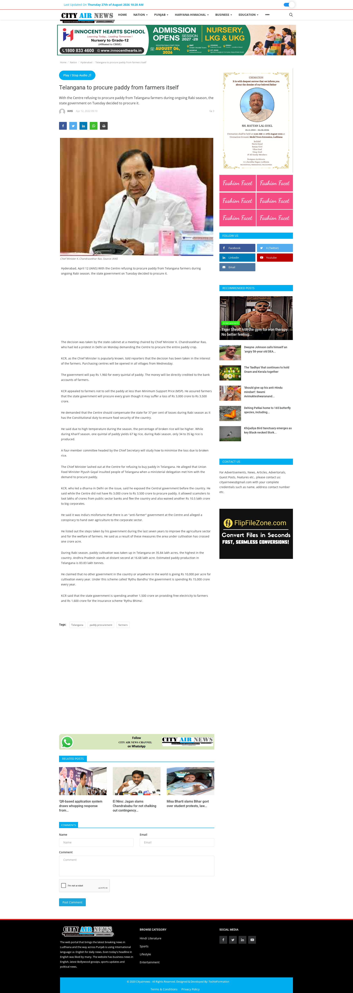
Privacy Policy (190, 989)
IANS (70, 111)
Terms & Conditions (164, 989)
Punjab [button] (160, 15)
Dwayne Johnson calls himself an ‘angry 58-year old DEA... (265, 349)
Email (143, 835)
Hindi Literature (150, 938)
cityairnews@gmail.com (235, 482)
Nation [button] (139, 15)
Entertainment (150, 962)
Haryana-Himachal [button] (191, 15)
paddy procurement (101, 625)
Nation (73, 62)
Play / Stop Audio (75, 75)
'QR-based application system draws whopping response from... (80, 805)
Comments (68, 825)
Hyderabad (86, 62)
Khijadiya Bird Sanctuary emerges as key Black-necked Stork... (268, 430)
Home (122, 15)
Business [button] (222, 15)
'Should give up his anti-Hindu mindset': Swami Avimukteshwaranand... (263, 392)
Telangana (77, 625)
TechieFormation (219, 981)
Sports (144, 946)
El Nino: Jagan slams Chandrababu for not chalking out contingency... (134, 805)
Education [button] (247, 15)
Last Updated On (103, 5)
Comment (66, 852)
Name (63, 835)
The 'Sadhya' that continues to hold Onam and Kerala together (266, 369)
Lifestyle (145, 954)
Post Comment (72, 902)
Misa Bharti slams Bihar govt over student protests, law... (188, 803)
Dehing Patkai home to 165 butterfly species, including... (267, 410)
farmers (123, 625)
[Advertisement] (136, 310)
